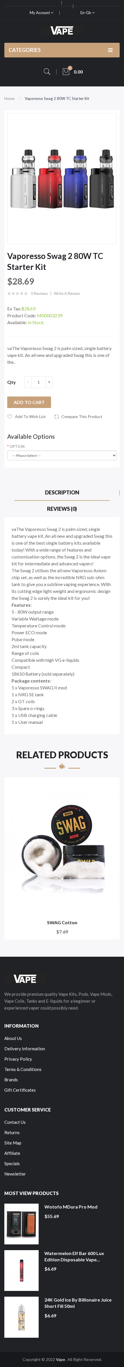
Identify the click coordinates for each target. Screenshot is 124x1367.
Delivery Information (24, 1048)
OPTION (17, 446)
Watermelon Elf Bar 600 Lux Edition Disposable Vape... (74, 1256)
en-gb (86, 12)
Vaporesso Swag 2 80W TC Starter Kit (57, 98)
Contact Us (15, 1122)
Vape (60, 1359)
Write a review (67, 293)
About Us (13, 1038)
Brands (11, 1079)
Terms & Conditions (23, 1069)
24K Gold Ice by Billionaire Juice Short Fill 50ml (78, 1303)
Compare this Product (81, 416)
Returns (12, 1132)
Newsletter (15, 1173)
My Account (40, 12)
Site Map (12, 1142)
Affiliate (12, 1153)
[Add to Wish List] (111, 785)
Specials (12, 1163)
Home (9, 98)
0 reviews (39, 293)
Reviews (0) (62, 509)
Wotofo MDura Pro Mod (70, 1206)
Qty (11, 382)
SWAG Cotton (62, 922)
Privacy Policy (18, 1058)
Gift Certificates (20, 1090)
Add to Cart (29, 402)
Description (62, 492)
